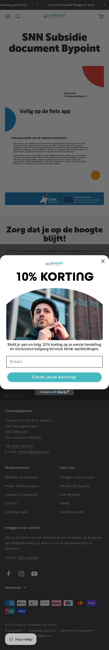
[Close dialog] (103, 261)
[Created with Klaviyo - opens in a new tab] (54, 392)
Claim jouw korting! (54, 377)
